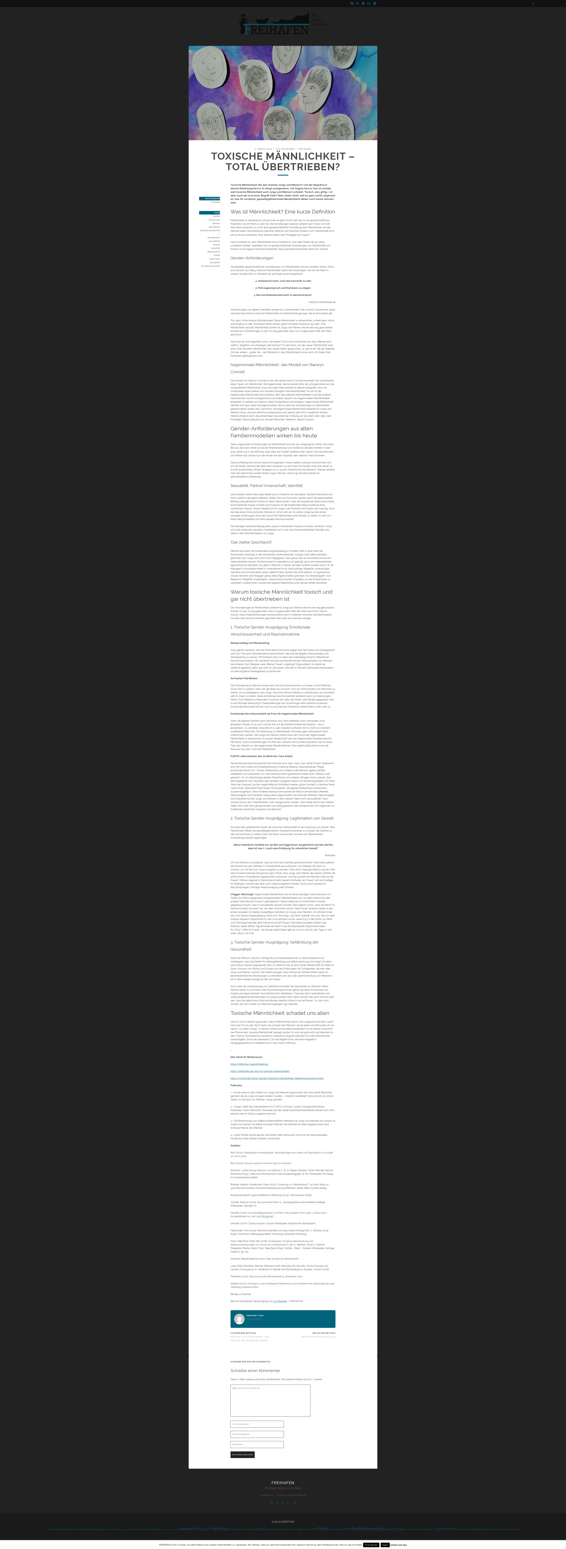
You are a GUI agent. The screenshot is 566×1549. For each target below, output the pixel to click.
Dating (76, 1529)
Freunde (164, 1529)
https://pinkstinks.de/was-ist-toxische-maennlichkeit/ (260, 1071)
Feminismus (214, 220)
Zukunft (514, 1529)
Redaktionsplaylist (369, 1528)
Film (140, 1529)
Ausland (51, 1529)
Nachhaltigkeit (335, 1529)
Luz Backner (285, 149)
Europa (122, 1529)
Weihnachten (487, 1529)
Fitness (145, 1529)
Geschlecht (214, 227)
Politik (217, 255)
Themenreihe (445, 1529)
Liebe (312, 1529)
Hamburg (219, 1528)
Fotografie (154, 1529)
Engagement (98, 1529)
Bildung (59, 1529)
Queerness (214, 259)
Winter (497, 1529)
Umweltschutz (462, 1529)
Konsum (283, 1529)
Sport (424, 1529)
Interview (249, 1529)
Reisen (390, 1529)
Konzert (292, 1529)
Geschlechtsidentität (210, 232)
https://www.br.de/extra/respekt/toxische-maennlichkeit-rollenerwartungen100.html (277, 1078)
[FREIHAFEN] (333, 37)
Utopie (474, 1529)
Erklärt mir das (398, 1545)
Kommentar (272, 1529)
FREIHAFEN (283, 1483)
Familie (216, 216)
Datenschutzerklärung (291, 1495)
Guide (206, 1529)
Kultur (299, 1529)
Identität (215, 248)
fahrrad (135, 1529)
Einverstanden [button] (371, 1545)
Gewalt (216, 245)
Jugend (259, 1529)
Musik (323, 1528)
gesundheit (214, 241)
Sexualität (215, 262)
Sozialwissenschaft (210, 266)
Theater (430, 1529)
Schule (399, 1529)
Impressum (266, 1495)
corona (68, 1529)
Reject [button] (385, 1545)
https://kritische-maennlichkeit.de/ (250, 1064)
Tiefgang (304, 149)
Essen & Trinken (112, 1529)
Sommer (417, 1529)
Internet (241, 1529)
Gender (216, 223)
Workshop (505, 1529)
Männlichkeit (213, 252)
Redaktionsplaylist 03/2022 (318, 1337)
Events (128, 1529)
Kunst (306, 1529)
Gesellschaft (213, 237)
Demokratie (86, 1529)
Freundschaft (172, 1529)
